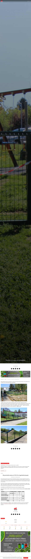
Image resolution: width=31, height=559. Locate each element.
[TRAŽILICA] (28, 1)
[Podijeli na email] (15, 368)
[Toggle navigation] (29, 1)
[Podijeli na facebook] (11, 368)
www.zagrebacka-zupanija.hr (7, 503)
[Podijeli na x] (13, 368)
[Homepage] (2, 1)
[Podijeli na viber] (19, 368)
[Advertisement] (15, 456)
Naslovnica (2, 379)
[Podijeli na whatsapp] (17, 368)
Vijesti (15, 358)
